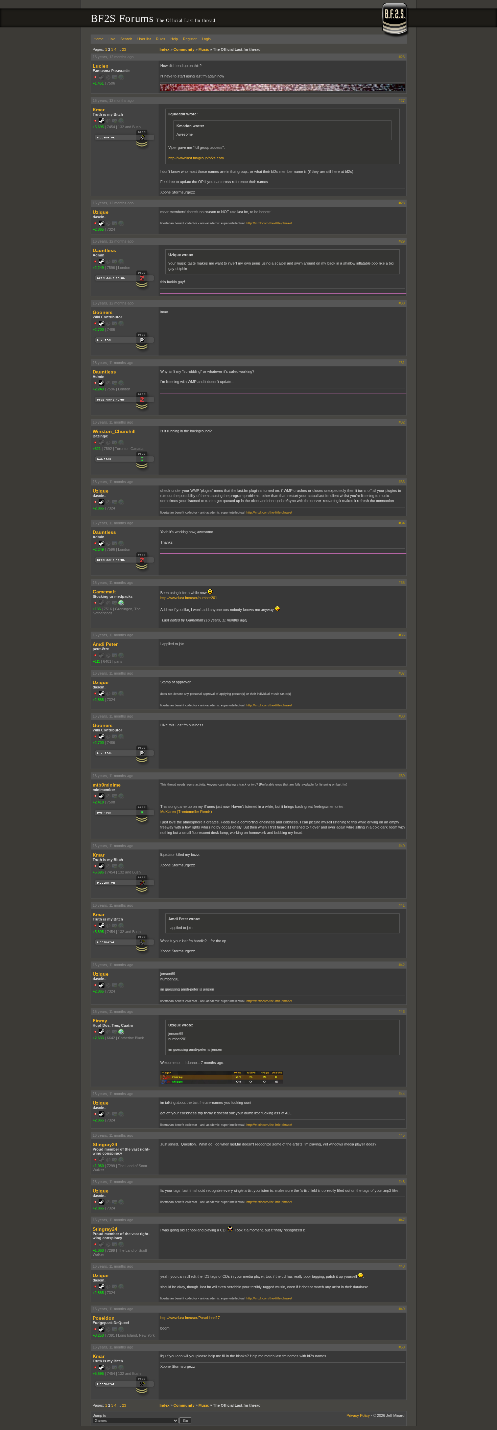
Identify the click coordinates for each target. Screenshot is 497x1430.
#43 (402, 1011)
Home (98, 39)
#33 (402, 482)
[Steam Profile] (101, 122)
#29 (402, 241)
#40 (402, 846)
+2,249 (98, 268)
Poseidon (104, 1318)
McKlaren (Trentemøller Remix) (186, 812)
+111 (96, 661)
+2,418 (98, 802)
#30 (402, 303)
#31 (402, 363)
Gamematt (104, 591)
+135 (97, 609)
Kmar (98, 109)
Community (183, 49)
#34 (402, 523)
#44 (402, 1094)
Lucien (101, 66)
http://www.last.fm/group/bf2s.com (196, 158)
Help (174, 39)
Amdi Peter (105, 644)
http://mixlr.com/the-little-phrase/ (269, 223)
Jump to (99, 1415)
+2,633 (98, 1038)
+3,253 (98, 1335)
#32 (402, 422)
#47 (402, 1220)
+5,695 (98, 127)
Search (126, 39)
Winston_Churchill (114, 431)
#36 (402, 635)
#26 (402, 57)
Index (164, 49)
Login (206, 39)
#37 (402, 673)
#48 (402, 1266)
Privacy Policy (358, 1415)
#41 (402, 905)
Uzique (101, 212)
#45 (402, 1135)
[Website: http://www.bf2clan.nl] (121, 604)
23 (124, 49)
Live (112, 39)
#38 (402, 716)
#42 (402, 965)
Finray (100, 1020)
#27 (402, 100)
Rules (160, 39)
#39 (402, 776)
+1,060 (98, 1166)
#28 (402, 203)
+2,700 (98, 329)
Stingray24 (105, 1144)
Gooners (103, 312)
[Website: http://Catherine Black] (121, 1033)
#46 (402, 1182)
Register (190, 39)
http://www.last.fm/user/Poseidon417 (190, 1318)
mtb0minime (107, 785)
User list (144, 39)
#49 (402, 1309)
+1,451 (98, 83)
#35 (402, 583)
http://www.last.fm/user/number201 (188, 598)
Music (203, 49)
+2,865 (98, 229)
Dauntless (104, 250)
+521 (97, 449)
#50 (402, 1347)
